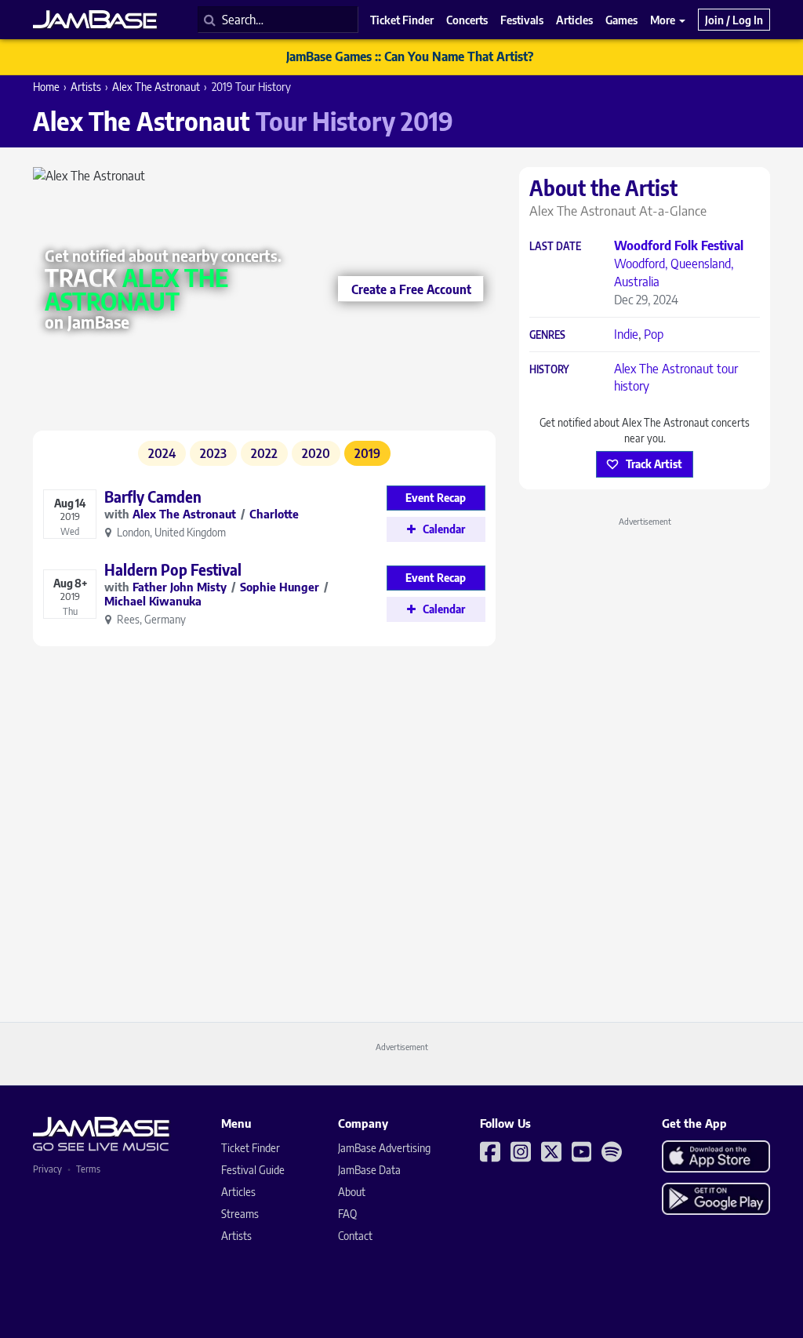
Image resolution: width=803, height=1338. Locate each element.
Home (46, 86)
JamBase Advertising (384, 1147)
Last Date (555, 247)
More (664, 20)
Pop (653, 334)
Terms (88, 1169)
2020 (316, 453)
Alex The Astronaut (156, 86)
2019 (367, 453)
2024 (162, 453)
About (351, 1191)
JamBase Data (369, 1169)
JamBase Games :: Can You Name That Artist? (409, 56)
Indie (626, 334)
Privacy (47, 1169)
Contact (355, 1235)
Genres (547, 335)
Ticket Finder (250, 1147)
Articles (238, 1191)
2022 (264, 453)
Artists (86, 86)
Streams (240, 1213)
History (549, 370)
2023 (213, 453)
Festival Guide (253, 1169)
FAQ (347, 1213)
